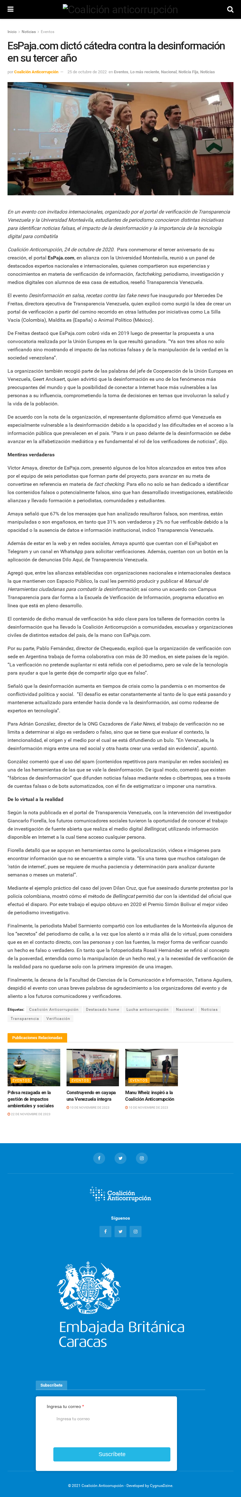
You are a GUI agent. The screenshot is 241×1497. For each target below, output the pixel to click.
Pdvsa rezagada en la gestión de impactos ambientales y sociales (31, 1099)
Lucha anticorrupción (147, 1009)
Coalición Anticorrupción (36, 72)
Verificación (58, 1018)
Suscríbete (112, 1454)
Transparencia (25, 1018)
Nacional (169, 72)
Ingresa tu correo (65, 1406)
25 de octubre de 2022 (87, 72)
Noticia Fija (188, 72)
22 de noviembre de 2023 (30, 1114)
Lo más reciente (144, 72)
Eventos (47, 32)
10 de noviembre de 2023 (89, 1107)
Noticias (29, 32)
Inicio (12, 32)
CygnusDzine (161, 1485)
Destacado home (102, 1009)
